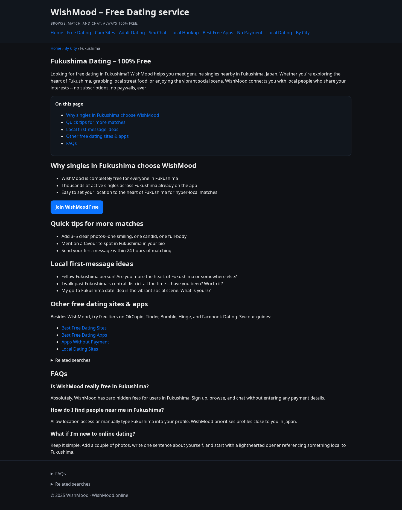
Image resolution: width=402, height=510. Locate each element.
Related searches (73, 360)
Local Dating (279, 33)
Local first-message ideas (92, 129)
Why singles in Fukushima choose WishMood (112, 115)
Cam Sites (105, 33)
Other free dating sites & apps (97, 136)
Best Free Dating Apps (84, 335)
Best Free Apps (218, 33)
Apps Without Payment (85, 342)
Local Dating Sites (80, 349)
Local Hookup (184, 33)
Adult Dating (132, 33)
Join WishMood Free (77, 207)
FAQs (71, 143)
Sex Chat (158, 33)
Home (57, 33)
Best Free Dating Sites (84, 328)
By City (303, 33)
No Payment (250, 33)
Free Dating (79, 33)
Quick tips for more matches (96, 122)
